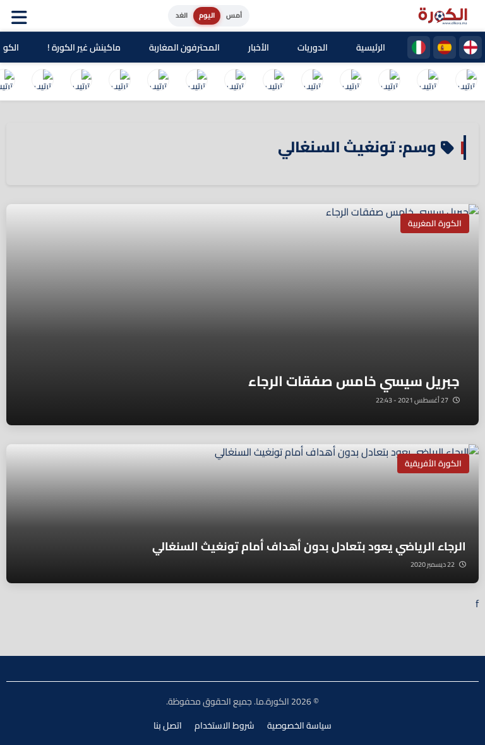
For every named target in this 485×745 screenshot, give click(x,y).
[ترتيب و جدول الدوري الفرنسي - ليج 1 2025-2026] (350, 81)
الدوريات (312, 47)
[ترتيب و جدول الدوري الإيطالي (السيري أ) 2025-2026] (389, 81)
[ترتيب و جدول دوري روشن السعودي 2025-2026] (119, 81)
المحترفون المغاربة (184, 47)
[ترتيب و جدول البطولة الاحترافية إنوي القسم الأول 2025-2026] (466, 81)
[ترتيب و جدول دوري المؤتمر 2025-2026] (158, 81)
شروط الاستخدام (224, 725)
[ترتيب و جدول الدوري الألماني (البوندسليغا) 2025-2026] (273, 81)
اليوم (207, 15)
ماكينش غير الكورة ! (84, 47)
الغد (182, 15)
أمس (234, 15)
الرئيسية (370, 47)
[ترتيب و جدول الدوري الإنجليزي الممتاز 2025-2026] (312, 81)
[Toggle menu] (22, 15)
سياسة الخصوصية (299, 725)
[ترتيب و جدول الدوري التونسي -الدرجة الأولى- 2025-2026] (42, 81)
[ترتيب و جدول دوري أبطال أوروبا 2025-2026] (235, 81)
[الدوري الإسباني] (444, 47)
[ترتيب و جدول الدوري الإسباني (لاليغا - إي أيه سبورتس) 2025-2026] (427, 81)
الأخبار (258, 47)
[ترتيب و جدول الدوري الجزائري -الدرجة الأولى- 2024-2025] (81, 81)
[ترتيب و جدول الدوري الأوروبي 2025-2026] (196, 81)
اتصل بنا (167, 725)
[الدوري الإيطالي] (418, 47)
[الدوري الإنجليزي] (470, 47)
